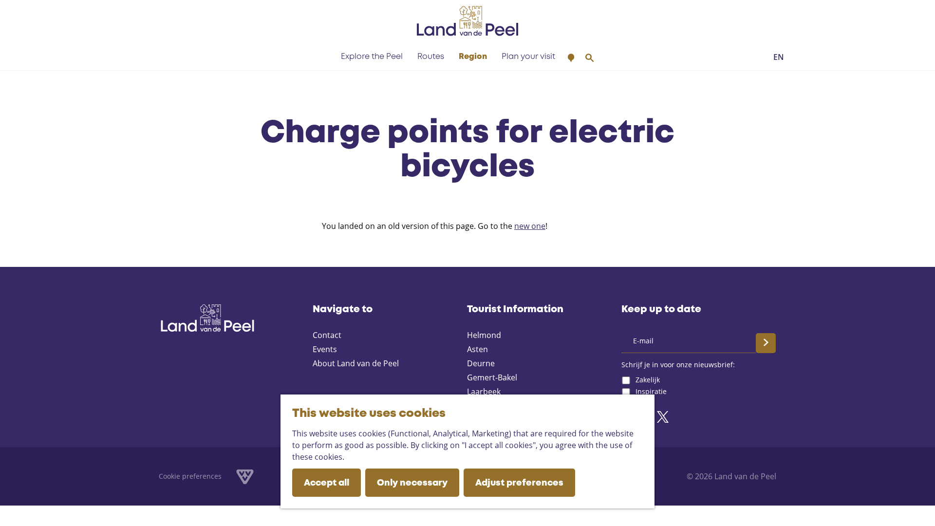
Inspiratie (651, 391)
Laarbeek (484, 391)
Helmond (484, 335)
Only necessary (412, 483)
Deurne (481, 363)
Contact (327, 335)
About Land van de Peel (356, 363)
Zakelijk (648, 379)
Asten (477, 349)
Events (325, 349)
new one (529, 226)
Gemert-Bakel (492, 377)
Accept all (326, 483)
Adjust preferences (519, 483)
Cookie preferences (190, 476)
